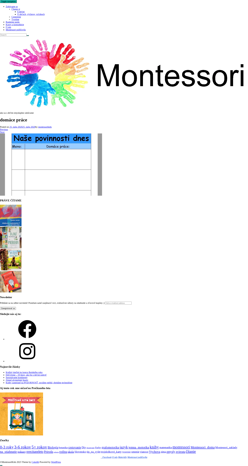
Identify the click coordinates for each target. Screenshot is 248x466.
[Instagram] (27, 361)
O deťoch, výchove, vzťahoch (31, 14)
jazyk (124, 447)
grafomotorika (110, 447)
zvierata (180, 451)
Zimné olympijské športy (17, 380)
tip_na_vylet (93, 451)
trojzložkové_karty (111, 451)
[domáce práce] (51, 195)
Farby (98, 447)
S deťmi (21, 11)
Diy (84, 447)
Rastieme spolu (13, 22)
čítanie (191, 451)
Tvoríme (15, 19)
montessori (181, 447)
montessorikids (45, 127)
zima (163, 451)
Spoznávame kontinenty (17, 377)
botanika (63, 447)
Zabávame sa (12, 6)
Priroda (48, 451)
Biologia (53, 447)
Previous (4, 129)
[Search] (28, 35)
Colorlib (35, 462)
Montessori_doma (203, 447)
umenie (135, 451)
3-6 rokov (22, 447)
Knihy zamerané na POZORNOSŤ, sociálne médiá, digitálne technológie (39, 382)
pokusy (22, 451)
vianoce (144, 451)
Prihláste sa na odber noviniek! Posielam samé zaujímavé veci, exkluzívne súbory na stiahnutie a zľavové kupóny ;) (52, 303)
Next (2, 132)
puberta (56, 452)
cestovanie (74, 447)
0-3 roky (7, 447)
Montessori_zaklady (226, 447)
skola (71, 451)
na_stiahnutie (8, 451)
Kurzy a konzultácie (15, 24)
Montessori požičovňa (16, 30)
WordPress (56, 462)
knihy (154, 447)
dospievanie (91, 448)
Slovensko (80, 451)
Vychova (154, 451)
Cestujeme (16, 17)
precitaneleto (34, 451)
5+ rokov (39, 447)
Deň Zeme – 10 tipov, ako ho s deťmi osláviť (26, 375)
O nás (8, 27)
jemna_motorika (138, 447)
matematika (165, 447)
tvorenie (126, 452)
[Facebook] (27, 339)
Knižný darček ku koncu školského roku (24, 372)
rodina (63, 451)
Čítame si (15, 9)
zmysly (170, 451)
